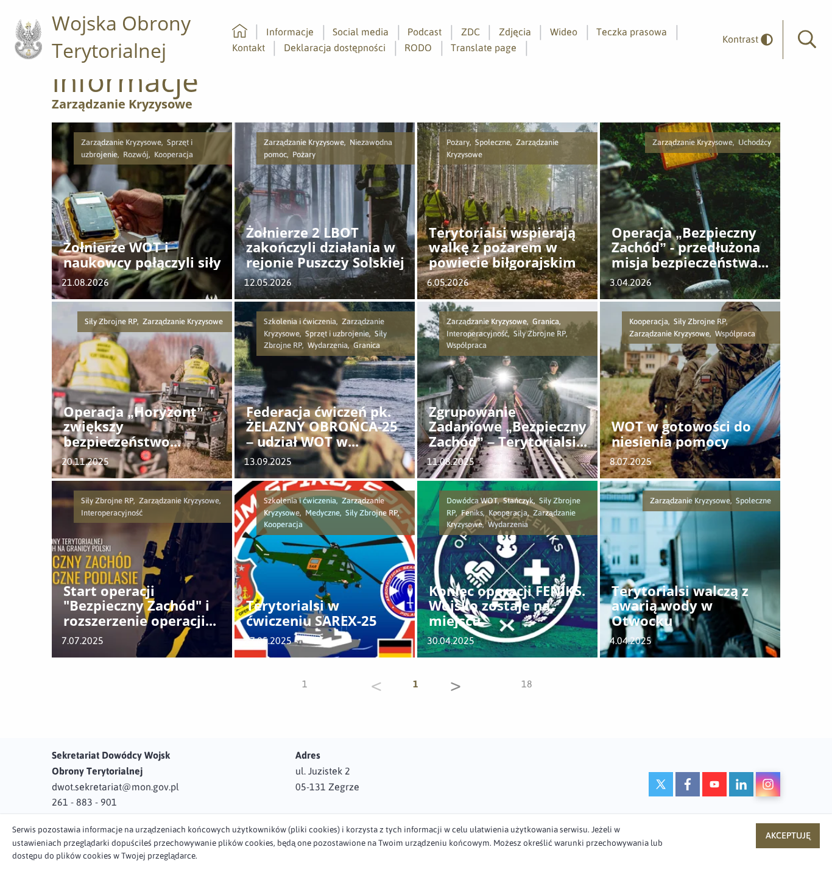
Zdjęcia (515, 31)
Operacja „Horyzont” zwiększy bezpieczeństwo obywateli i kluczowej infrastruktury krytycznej (136, 427)
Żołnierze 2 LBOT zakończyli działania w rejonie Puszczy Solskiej (325, 248)
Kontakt (248, 47)
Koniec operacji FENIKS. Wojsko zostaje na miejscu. (507, 606)
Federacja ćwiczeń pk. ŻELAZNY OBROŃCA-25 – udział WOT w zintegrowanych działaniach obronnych (322, 427)
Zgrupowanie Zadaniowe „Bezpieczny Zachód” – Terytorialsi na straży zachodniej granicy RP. (508, 427)
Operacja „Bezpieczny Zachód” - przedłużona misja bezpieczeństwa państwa (686, 248)
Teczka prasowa (631, 31)
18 (526, 683)
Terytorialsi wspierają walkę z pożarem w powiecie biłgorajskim (502, 248)
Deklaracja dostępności (335, 47)
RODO (418, 47)
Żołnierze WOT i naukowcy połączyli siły (142, 255)
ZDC (470, 31)
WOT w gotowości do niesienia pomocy (681, 434)
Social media (361, 31)
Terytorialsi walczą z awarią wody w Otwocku (680, 606)
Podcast (424, 31)
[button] (807, 39)
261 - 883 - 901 (84, 801)
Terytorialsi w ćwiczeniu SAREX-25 (311, 613)
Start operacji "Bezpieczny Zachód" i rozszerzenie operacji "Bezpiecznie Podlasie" (138, 606)
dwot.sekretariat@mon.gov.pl (115, 786)
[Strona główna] (239, 31)
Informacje (290, 31)
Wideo (563, 31)
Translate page (483, 47)
